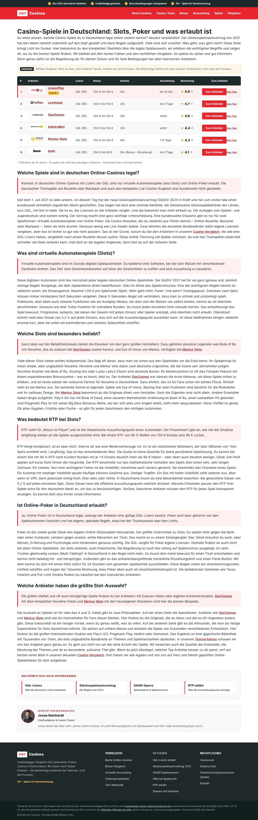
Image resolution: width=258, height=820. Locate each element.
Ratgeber (234, 13)
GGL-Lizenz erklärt (164, 760)
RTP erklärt (160, 785)
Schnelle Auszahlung (118, 772)
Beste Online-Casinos (118, 760)
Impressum (207, 760)
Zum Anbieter (214, 91)
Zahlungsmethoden (117, 778)
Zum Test (231, 91)
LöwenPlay (56, 88)
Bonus (184, 13)
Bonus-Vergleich (115, 766)
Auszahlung (201, 13)
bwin (51, 151)
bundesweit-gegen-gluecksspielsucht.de (148, 806)
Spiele (218, 13)
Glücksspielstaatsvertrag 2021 (172, 766)
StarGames (56, 114)
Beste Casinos (141, 13)
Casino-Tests (165, 13)
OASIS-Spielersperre (165, 772)
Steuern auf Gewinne (166, 791)
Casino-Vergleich (206, 232)
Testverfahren (206, 639)
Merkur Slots (57, 139)
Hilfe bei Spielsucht (165, 778)
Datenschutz (208, 766)
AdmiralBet (56, 127)
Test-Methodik (114, 785)
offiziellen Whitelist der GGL (116, 809)
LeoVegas (55, 102)
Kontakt (205, 783)
